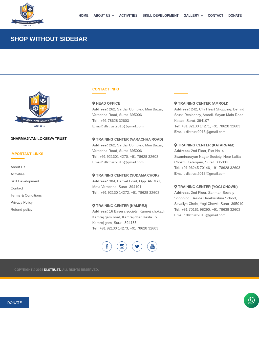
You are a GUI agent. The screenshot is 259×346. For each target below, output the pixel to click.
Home (84, 15)
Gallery (192, 15)
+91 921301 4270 (114, 157)
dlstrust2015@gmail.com (124, 126)
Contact (215, 15)
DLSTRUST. (52, 270)
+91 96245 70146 (196, 168)
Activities (128, 15)
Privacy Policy (22, 202)
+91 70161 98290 (196, 209)
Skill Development (161, 15)
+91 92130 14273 (114, 228)
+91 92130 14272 (115, 192)
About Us (103, 15)
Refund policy (21, 209)
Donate (235, 15)
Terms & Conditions (26, 195)
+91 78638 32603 (226, 209)
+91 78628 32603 (115, 121)
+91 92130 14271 (196, 126)
